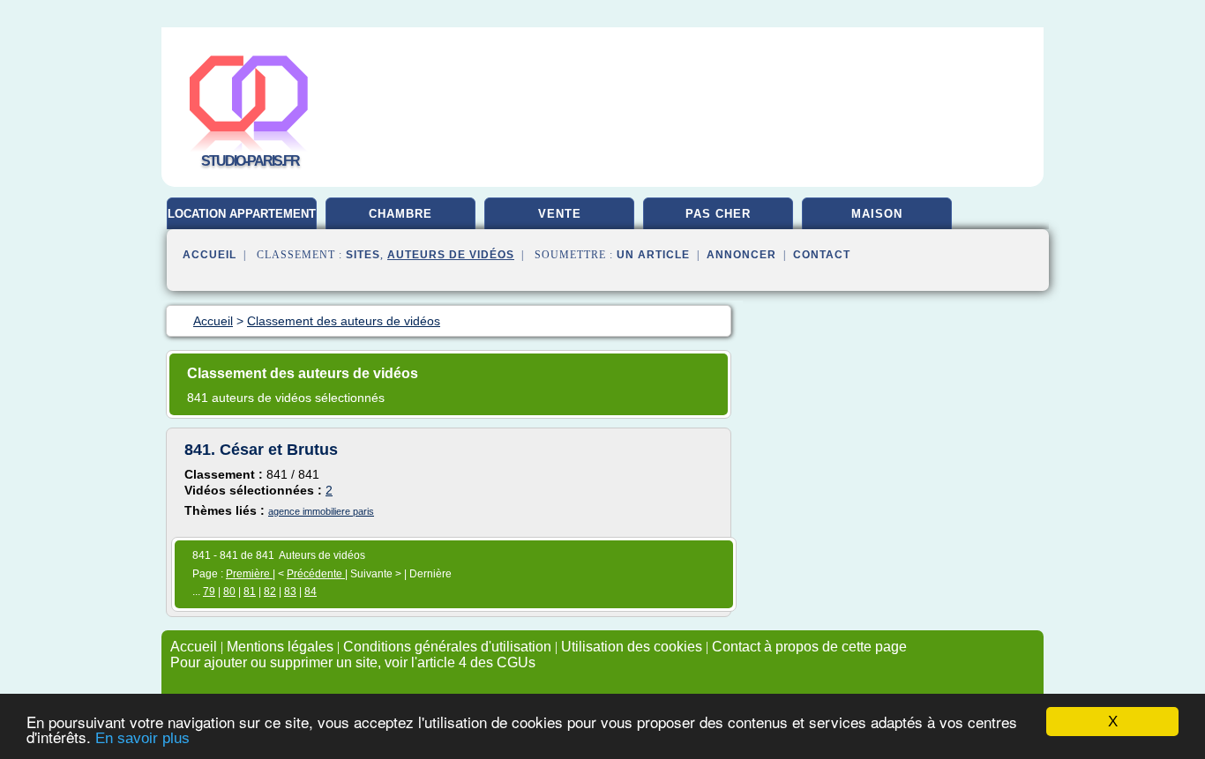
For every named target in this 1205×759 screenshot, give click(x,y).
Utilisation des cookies (631, 646)
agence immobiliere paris (321, 511)
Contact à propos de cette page (809, 646)
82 (270, 591)
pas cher (718, 213)
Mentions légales (280, 646)
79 (209, 591)
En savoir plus (142, 738)
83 (290, 591)
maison (876, 213)
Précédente (316, 574)
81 (249, 591)
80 (229, 591)
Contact (821, 255)
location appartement (242, 213)
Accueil (209, 255)
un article (653, 255)
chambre (400, 213)
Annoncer (741, 255)
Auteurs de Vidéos (450, 255)
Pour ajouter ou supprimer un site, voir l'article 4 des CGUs (352, 662)
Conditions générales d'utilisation (447, 646)
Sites (363, 255)
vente (559, 213)
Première (249, 574)
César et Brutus (279, 449)
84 (310, 591)
